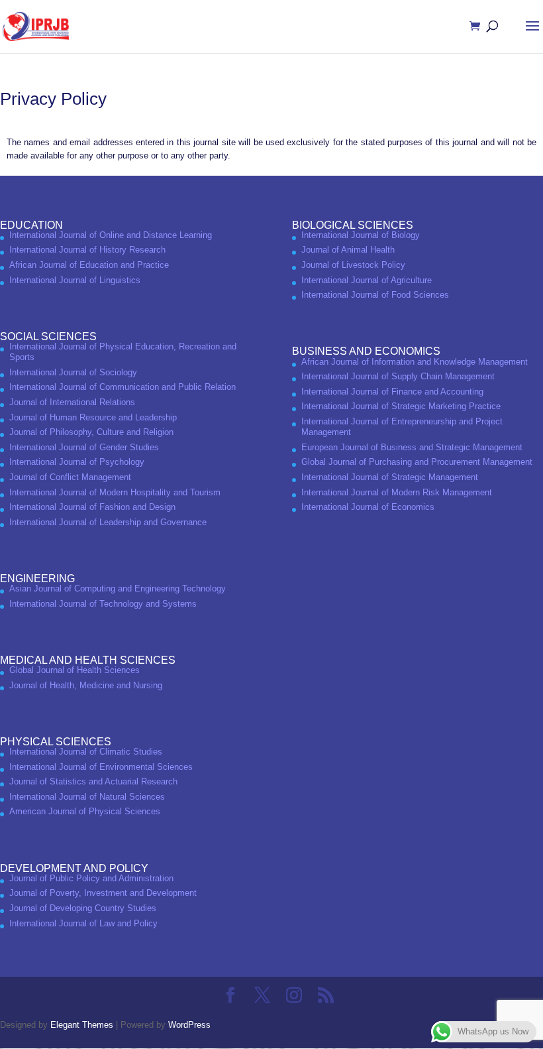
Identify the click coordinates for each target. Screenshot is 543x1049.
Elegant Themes (81, 1025)
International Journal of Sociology (73, 372)
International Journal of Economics (367, 507)
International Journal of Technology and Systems (103, 604)
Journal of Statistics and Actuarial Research (93, 781)
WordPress (189, 1025)
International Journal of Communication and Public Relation (122, 387)
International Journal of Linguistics (74, 280)
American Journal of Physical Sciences (84, 811)
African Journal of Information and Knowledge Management (414, 362)
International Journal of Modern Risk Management (396, 492)
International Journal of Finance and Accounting (392, 392)
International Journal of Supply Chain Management (398, 376)
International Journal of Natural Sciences (87, 797)
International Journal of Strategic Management (389, 477)
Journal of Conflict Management (70, 477)
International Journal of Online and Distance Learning (110, 235)
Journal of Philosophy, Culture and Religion (91, 432)
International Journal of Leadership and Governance (108, 522)
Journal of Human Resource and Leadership (93, 417)
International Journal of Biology (360, 235)
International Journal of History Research (87, 250)
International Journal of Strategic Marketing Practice (401, 406)
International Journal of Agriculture (366, 280)
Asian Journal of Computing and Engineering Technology (117, 588)
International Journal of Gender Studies (84, 447)
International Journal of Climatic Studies (85, 752)
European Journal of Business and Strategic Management (411, 447)
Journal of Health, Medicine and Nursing (85, 685)
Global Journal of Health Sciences (74, 670)
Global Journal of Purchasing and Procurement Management (416, 462)
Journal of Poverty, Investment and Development (103, 893)
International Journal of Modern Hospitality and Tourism (115, 492)
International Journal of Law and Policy (83, 923)
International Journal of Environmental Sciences (101, 767)
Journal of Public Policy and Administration (91, 878)
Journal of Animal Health (348, 250)
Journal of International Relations (72, 402)
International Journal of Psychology (76, 462)
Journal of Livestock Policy (353, 265)
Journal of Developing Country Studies (82, 908)
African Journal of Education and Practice (89, 265)
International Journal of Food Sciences (375, 295)
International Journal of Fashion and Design (92, 507)
